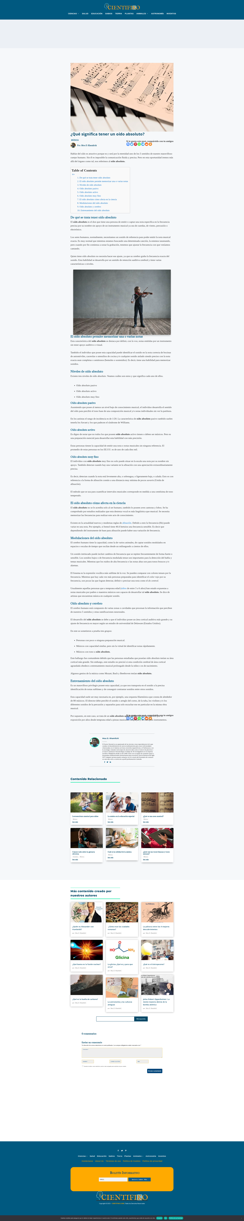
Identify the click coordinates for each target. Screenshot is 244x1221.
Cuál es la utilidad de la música (120, 852)
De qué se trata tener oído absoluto (94, 177)
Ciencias (72, 14)
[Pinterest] (135, 144)
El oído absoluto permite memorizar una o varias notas (103, 181)
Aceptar (159, 1218)
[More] (150, 144)
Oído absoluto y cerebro (90, 206)
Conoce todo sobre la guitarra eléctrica (83, 853)
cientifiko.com (118, 1203)
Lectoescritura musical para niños (85, 816)
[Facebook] (128, 144)
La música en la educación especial (121, 816)
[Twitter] (131, 144)
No (166, 1218)
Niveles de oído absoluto (90, 185)
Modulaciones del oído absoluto (93, 203)
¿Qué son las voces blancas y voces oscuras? (156, 853)
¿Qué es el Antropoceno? (153, 964)
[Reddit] (146, 144)
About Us (99, 1161)
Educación (96, 14)
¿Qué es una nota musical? (153, 816)
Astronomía (157, 14)
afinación (126, 523)
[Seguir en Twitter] (122, 1150)
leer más (75, 822)
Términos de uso (113, 1161)
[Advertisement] (122, 34)
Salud (85, 14)
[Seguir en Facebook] (118, 1150)
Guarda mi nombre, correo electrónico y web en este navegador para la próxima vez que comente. (105, 1066)
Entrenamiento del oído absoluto (95, 210)
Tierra (118, 14)
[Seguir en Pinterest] (125, 1150)
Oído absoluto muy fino (90, 196)
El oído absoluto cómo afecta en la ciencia (98, 199)
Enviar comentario (154, 1071)
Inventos (171, 14)
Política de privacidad (152, 1161)
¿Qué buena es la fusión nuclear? (86, 964)
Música (75, 140)
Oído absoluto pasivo (88, 188)
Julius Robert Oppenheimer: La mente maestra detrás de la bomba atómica (156, 1002)
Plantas (129, 14)
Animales (141, 14)
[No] (241, 1218)
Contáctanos (87, 1161)
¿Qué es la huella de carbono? (85, 999)
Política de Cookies (131, 1161)
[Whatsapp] (139, 144)
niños (123, 588)
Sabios (108, 14)
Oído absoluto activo (88, 192)
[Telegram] (143, 144)
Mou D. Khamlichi (89, 145)
